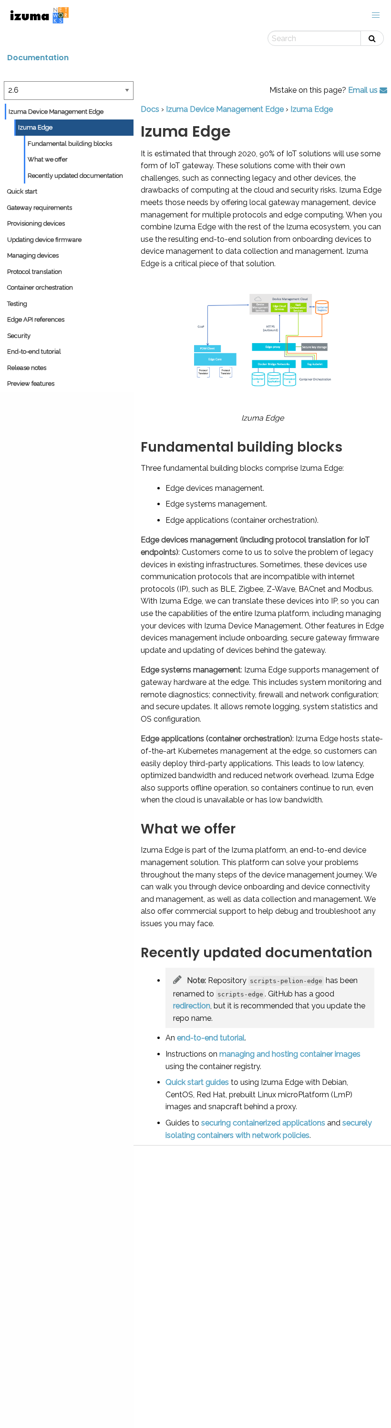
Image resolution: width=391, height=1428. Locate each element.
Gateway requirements (39, 207)
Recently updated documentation (75, 175)
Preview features (30, 383)
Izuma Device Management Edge (56, 111)
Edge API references (35, 319)
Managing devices (33, 255)
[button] (375, 15)
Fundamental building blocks (70, 143)
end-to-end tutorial (211, 1037)
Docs (150, 109)
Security (19, 335)
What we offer (48, 159)
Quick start (22, 191)
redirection (191, 1005)
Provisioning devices (36, 223)
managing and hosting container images (289, 1054)
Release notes (26, 367)
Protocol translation (34, 271)
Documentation (38, 57)
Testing (17, 303)
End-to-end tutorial (34, 351)
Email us (364, 90)
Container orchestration (40, 287)
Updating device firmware (44, 239)
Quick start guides (197, 1082)
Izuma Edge (35, 127)
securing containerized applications (263, 1122)
